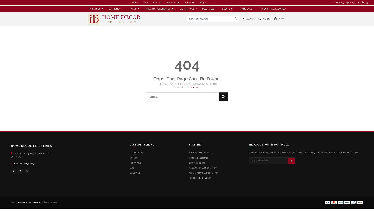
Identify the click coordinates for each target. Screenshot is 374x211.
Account (251, 19)
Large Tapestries (197, 163)
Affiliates (133, 158)
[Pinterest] (20, 171)
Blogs (203, 2)
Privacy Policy (136, 153)
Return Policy (136, 163)
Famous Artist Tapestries (200, 153)
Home (135, 2)
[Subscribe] (291, 161)
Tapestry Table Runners (200, 178)
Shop (145, 2)
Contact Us (189, 2)
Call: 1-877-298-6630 (344, 2)
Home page (194, 87)
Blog (132, 168)
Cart (282, 19)
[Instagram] (27, 171)
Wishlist (267, 19)
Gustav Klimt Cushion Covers (203, 168)
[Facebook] (13, 171)
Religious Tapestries (198, 158)
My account (173, 2)
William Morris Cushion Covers (204, 173)
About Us (157, 2)
